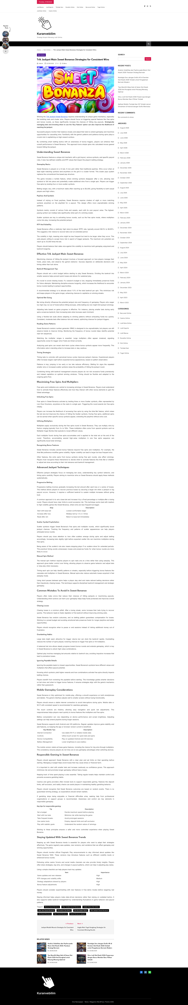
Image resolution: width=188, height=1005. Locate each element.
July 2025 (123, 193)
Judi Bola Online (41, 11)
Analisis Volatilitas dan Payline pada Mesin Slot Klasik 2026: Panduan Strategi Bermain (60, 946)
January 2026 (125, 163)
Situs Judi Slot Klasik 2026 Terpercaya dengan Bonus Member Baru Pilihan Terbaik (101, 958)
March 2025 (124, 213)
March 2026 (124, 153)
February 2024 (125, 278)
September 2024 (126, 243)
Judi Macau (40, 7)
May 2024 (123, 263)
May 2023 (123, 292)
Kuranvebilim (46, 33)
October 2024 (125, 238)
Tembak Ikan (59, 7)
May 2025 (123, 203)
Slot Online (80, 7)
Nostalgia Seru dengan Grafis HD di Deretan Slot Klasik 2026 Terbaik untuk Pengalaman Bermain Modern (100, 946)
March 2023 (124, 302)
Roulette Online (70, 7)
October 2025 (125, 178)
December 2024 (126, 228)
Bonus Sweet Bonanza (52, 907)
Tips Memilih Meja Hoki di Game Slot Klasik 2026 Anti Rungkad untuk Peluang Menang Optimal (60, 958)
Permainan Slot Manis (64, 910)
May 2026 (123, 143)
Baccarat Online (90, 7)
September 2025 (126, 183)
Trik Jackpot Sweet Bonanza (57, 117)
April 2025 (123, 208)
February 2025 (125, 218)
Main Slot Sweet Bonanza (46, 910)
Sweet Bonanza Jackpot (77, 914)
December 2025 (125, 168)
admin (41, 63)
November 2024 (125, 233)
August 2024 (124, 248)
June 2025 (124, 198)
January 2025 (125, 223)
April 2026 (123, 148)
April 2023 (123, 297)
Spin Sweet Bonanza (60, 914)
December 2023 (125, 287)
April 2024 (123, 268)
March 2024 (124, 273)
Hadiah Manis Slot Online (91, 907)
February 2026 (125, 158)
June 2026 (124, 138)
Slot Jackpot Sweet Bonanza (99, 910)
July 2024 (123, 253)
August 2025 (124, 188)
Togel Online (101, 7)
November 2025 (125, 173)
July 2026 (123, 133)
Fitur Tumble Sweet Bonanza (71, 907)
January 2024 (125, 282)
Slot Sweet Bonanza (44, 914)
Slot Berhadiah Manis (80, 910)
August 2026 (124, 128)
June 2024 (124, 258)
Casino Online (53, 11)
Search (121, 55)
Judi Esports (49, 7)
